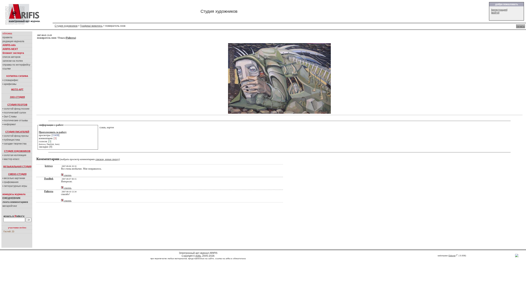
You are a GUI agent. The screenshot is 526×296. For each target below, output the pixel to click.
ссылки (6, 68)
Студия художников (66, 25)
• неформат (9, 124)
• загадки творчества (14, 143)
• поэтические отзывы (15, 120)
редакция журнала (13, 41)
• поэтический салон (14, 112)
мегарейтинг (9, 206)
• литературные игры (14, 186)
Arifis (198, 255)
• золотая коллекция (14, 155)
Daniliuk (48, 178)
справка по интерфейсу (16, 64)
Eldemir (452, 255)
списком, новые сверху (107, 159)
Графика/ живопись (91, 25)
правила (7, 37)
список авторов (11, 57)
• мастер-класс (11, 159)
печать (521, 26)
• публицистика (11, 139)
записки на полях (12, 60)
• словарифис (10, 80)
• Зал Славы (9, 116)
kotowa (49, 165)
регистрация (499, 9)
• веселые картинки (13, 178)
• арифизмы (9, 84)
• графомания (10, 182)
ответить (67, 175)
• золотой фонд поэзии (15, 108)
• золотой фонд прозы (15, 135)
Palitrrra (70, 37)
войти (495, 12)
